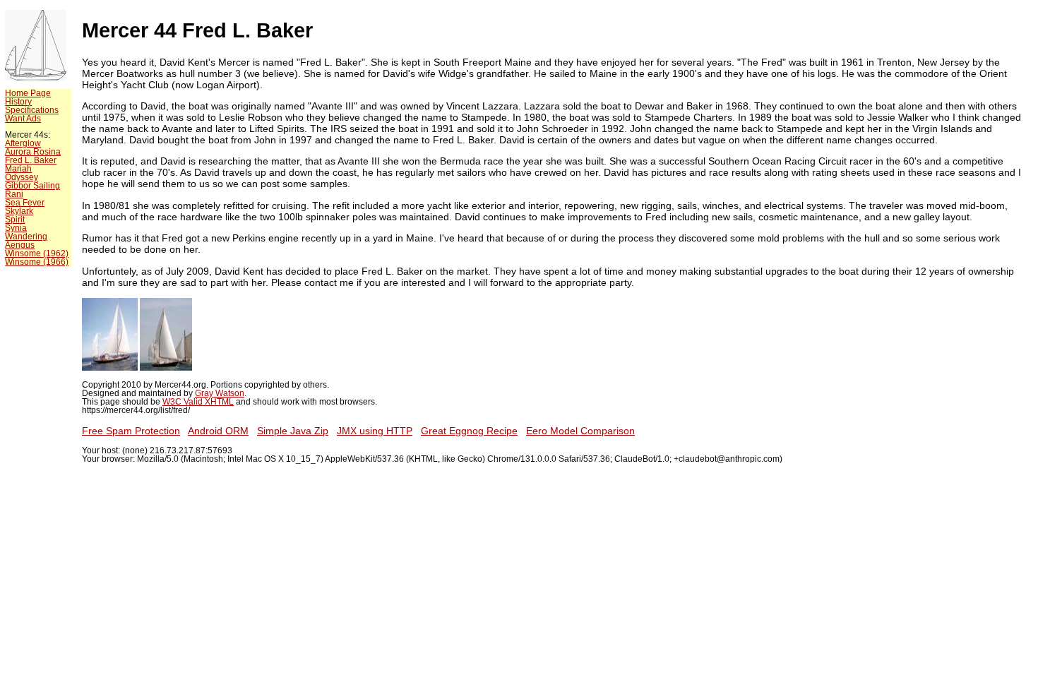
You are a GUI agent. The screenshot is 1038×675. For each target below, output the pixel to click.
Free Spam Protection (131, 430)
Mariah (18, 169)
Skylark (19, 211)
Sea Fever (24, 202)
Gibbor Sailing (32, 185)
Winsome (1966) (36, 262)
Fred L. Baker (30, 160)
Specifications (32, 110)
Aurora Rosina (33, 152)
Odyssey (21, 177)
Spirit (15, 219)
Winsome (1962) (36, 253)
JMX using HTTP (374, 430)
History (18, 101)
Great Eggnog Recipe (469, 430)
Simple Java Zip (292, 430)
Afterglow (23, 143)
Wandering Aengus (26, 240)
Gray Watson (219, 393)
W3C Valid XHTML (198, 402)
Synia (16, 228)
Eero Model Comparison (580, 430)
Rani (14, 194)
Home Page (28, 93)
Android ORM (218, 430)
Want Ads (23, 118)
